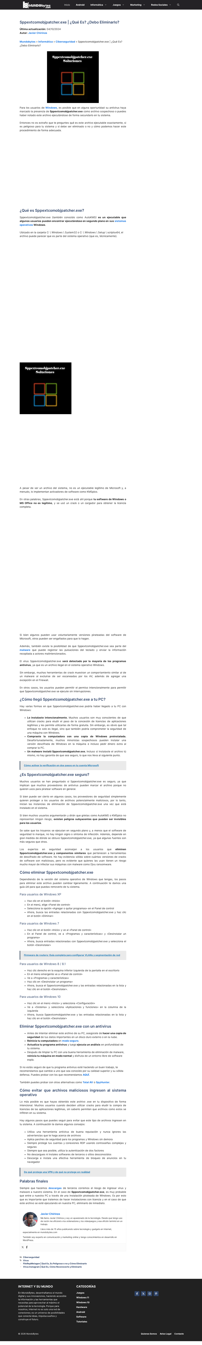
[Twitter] (22, 1247)
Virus (26, 1260)
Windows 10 (82, 1302)
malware (25, 649)
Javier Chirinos (37, 32)
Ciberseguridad (65, 41)
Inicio (67, 4)
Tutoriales (81, 1321)
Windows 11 (82, 1297)
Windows (51, 107)
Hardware (81, 1307)
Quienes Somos (149, 1333)
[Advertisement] (73, 156)
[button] (178, 5)
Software (81, 1316)
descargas (55, 1188)
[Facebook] (26, 1247)
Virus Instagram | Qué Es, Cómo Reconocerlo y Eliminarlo (52, 1267)
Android (80, 1312)
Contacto (179, 1333)
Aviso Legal (165, 1333)
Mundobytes (27, 41)
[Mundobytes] (36, 5)
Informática (45, 41)
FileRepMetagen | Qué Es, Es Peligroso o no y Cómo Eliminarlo (55, 1263)
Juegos (80, 1292)
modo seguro (70, 1040)
